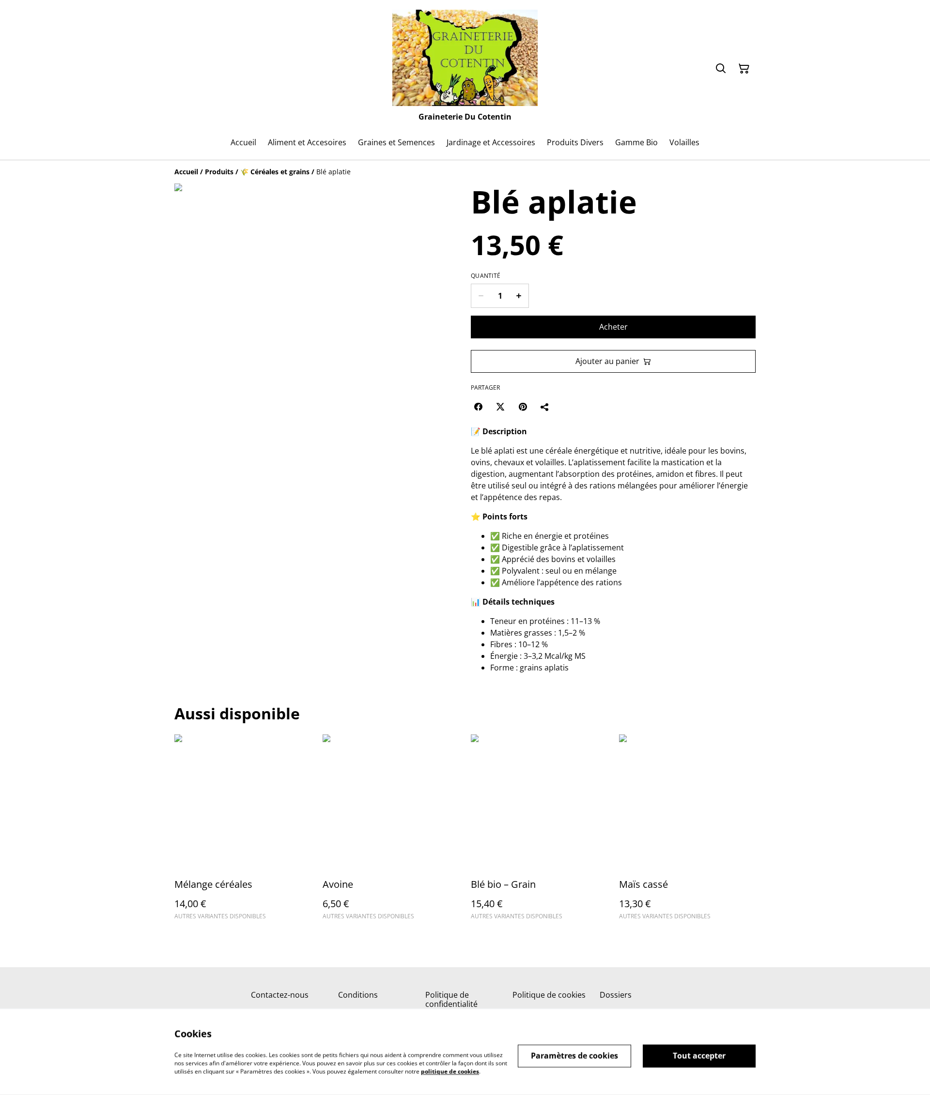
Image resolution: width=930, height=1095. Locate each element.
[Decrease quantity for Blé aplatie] (481, 296)
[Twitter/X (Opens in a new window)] (500, 406)
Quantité (485, 276)
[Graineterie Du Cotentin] (465, 58)
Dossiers (616, 994)
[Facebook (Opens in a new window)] (478, 406)
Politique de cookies (549, 994)
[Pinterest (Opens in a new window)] (522, 406)
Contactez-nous (280, 994)
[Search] (720, 68)
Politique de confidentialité (451, 999)
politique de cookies (450, 1071)
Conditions (358, 994)
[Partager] (545, 406)
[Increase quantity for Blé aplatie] (519, 296)
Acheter (613, 326)
